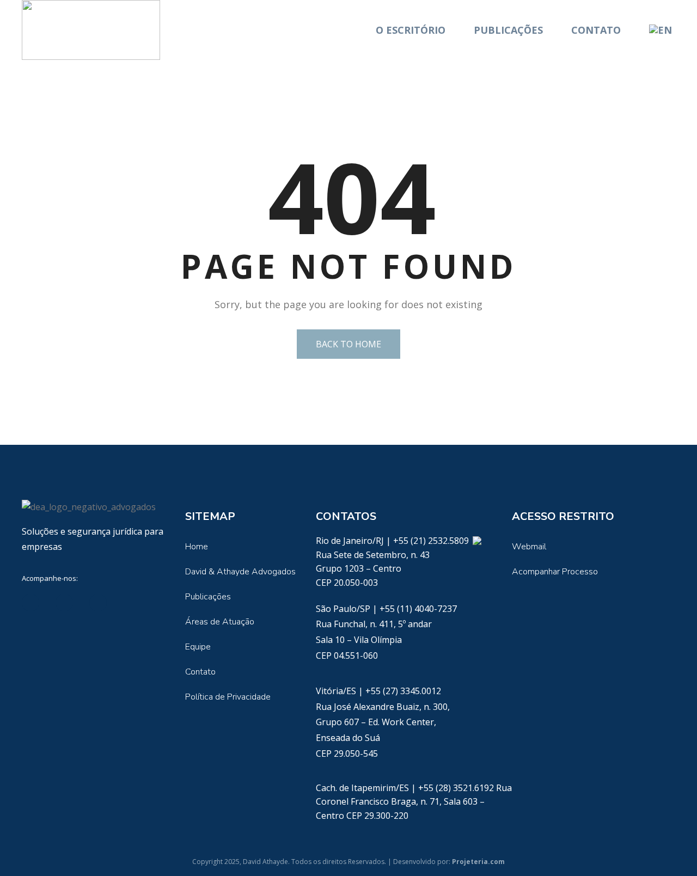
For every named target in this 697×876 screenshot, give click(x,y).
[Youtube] (98, 602)
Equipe (198, 647)
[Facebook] (64, 602)
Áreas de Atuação (219, 622)
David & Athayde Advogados (240, 572)
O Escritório (410, 29)
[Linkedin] (30, 602)
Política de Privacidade (228, 697)
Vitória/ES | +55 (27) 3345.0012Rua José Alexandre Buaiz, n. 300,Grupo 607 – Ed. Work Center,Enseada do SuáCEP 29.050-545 (383, 722)
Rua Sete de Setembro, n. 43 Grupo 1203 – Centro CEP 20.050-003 (373, 569)
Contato (596, 29)
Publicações (508, 29)
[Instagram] (131, 602)
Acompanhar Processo (555, 572)
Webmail (529, 547)
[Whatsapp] (476, 541)
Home (196, 547)
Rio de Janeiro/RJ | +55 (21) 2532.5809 (393, 541)
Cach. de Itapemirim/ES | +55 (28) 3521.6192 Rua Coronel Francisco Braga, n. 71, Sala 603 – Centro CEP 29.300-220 (414, 802)
